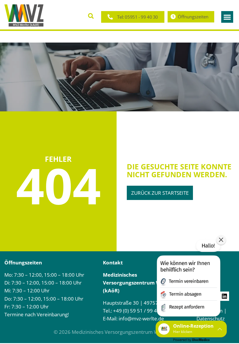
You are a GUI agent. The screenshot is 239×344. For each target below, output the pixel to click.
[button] (91, 16)
